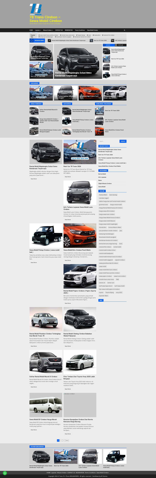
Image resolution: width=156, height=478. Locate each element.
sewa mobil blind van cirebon (108, 269)
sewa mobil (102, 266)
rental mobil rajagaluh (106, 260)
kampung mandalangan (46, 37)
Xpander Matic (103, 296)
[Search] (124, 30)
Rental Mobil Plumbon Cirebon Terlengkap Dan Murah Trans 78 (66, 131)
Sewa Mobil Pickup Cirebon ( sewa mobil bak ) (106, 75)
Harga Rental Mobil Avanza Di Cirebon (110, 208)
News (100, 180)
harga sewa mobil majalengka (108, 224)
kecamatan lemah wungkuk (63, 37)
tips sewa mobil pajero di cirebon (109, 289)
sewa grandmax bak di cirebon (108, 263)
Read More (34, 179)
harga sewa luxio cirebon (106, 214)
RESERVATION (69, 30)
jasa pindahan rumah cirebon (108, 230)
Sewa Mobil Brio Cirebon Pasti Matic (90, 93)
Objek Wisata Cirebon (105, 183)
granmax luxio (103, 204)
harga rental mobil (116, 204)
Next (67, 440)
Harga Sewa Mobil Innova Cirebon (109, 217)
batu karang (113, 195)
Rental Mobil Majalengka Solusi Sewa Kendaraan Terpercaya (67, 40)
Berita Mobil (102, 174)
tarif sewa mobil (119, 286)
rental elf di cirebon (109, 35)
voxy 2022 (119, 292)
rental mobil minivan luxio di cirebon (110, 256)
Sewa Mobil (101, 186)
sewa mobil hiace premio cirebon (49, 35)
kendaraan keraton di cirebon (83, 37)
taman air (102, 283)
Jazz (121, 230)
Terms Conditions (80, 30)
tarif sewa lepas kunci (105, 286)
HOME (31, 30)
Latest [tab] (108, 45)
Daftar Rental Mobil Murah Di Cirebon (33, 110)
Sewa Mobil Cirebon (92, 30)
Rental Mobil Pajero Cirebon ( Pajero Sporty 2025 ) (115, 93)
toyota (101, 292)
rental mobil (117, 247)
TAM (117, 279)
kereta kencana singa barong (108, 243)
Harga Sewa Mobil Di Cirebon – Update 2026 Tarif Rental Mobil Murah (33, 121)
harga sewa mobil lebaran (107, 221)
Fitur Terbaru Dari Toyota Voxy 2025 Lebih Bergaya (80, 362)
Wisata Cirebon (47, 30)
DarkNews (96, 476)
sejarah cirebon (120, 260)
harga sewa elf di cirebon (106, 211)
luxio (89, 35)
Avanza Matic (103, 195)
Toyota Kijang (81, 35)
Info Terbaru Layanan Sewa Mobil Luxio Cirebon (127, 40)
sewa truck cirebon (120, 276)
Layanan (37, 30)
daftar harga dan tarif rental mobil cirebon (112, 201)
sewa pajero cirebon (105, 276)
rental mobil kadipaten (106, 253)
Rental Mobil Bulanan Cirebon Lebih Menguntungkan (33, 131)
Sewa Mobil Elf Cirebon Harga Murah (45, 405)
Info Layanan (102, 177)
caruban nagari (104, 198)
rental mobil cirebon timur (107, 250)
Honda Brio (97, 35)
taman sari (110, 283)
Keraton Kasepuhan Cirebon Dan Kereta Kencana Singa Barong (80, 405)
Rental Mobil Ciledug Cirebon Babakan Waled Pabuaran (80, 319)
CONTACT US (59, 30)
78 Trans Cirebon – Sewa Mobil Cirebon (45, 19)
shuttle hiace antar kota (67, 35)
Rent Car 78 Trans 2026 (99, 40)
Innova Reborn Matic (115, 227)
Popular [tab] (120, 45)
